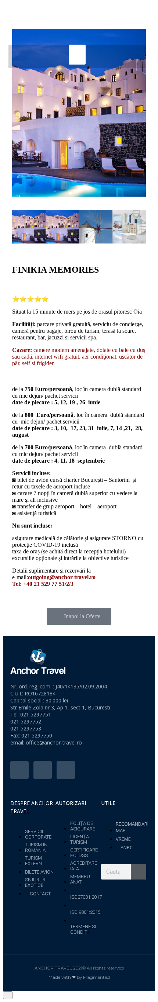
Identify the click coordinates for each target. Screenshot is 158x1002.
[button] (77, 55)
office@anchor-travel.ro (54, 742)
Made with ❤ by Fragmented (79, 977)
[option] (79, 113)
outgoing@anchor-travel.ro (62, 577)
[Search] (138, 872)
